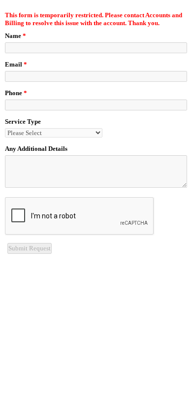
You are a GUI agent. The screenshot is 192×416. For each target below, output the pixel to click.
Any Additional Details (36, 148)
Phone (16, 93)
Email (16, 64)
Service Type (23, 121)
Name (15, 35)
